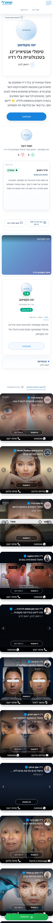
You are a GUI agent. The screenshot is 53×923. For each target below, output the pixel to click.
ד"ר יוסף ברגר (36, 820)
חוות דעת (35, 10)
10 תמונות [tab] (26, 801)
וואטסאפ (26, 116)
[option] (26, 185)
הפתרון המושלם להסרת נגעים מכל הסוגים (26, 401)
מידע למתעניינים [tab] (13, 386)
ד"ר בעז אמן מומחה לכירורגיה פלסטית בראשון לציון (28, 609)
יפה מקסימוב (26, 45)
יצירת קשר (24, 10)
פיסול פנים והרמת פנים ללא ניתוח (26, 770)
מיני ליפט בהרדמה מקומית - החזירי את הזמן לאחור (26, 612)
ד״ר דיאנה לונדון (35, 714)
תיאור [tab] (46, 317)
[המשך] (3, 417)
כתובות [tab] (40, 317)
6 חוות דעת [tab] (18, 432)
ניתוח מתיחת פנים (33, 454)
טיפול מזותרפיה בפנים (31, 559)
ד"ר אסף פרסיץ (36, 767)
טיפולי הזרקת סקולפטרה (29, 665)
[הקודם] (49, 417)
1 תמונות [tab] (26, 485)
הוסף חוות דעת (13, 223)
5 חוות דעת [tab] (18, 590)
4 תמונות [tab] (34, 643)
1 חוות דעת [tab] (18, 854)
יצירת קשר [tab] (32, 317)
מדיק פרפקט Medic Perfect (30, 450)
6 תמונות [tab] (34, 432)
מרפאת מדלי (37, 397)
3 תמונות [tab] (26, 696)
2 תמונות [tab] (34, 590)
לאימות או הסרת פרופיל (12, 18)
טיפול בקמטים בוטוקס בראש (28, 506)
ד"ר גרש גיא (37, 661)
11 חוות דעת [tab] (18, 643)
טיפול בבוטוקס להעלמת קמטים (26, 718)
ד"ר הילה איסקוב (35, 556)
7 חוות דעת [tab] (18, 749)
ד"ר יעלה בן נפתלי (34, 873)
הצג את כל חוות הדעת (36, 223)
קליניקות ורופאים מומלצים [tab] (36, 386)
